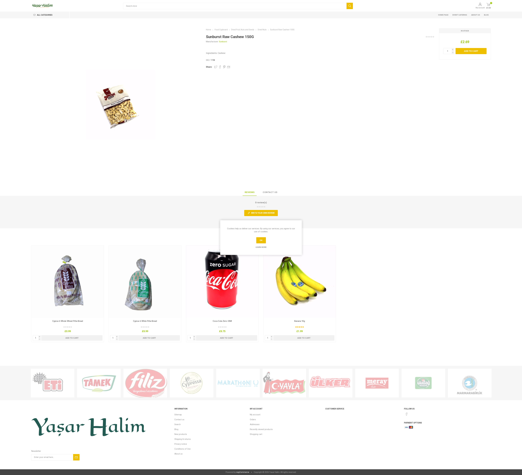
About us (475, 15)
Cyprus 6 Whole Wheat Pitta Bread (67, 321)
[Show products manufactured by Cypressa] (191, 383)
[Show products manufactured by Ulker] (330, 383)
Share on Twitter (215, 66)
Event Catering (459, 15)
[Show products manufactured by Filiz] (145, 383)
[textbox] (235, 6)
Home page (443, 15)
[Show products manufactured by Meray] (377, 383)
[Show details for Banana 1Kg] (299, 281)
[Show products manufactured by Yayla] (284, 383)
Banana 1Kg (299, 321)
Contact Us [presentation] (270, 192)
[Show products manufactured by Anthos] (238, 383)
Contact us (179, 419)
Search (177, 424)
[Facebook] (406, 414)
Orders (253, 419)
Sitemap (178, 414)
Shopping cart (256, 434)
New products (180, 434)
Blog (486, 15)
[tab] (250, 192)
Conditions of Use (182, 449)
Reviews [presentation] (250, 192)
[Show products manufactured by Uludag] (423, 383)
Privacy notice (180, 444)
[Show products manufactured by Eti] (52, 383)
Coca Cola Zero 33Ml (222, 321)
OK (261, 240)
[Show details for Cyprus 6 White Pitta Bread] (145, 281)
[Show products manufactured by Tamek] (99, 383)
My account (480, 8)
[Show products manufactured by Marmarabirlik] (470, 383)
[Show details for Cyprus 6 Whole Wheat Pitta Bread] (67, 281)
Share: (209, 67)
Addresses (255, 424)
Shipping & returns (182, 439)
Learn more (261, 247)
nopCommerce (242, 472)
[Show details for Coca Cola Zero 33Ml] (222, 281)
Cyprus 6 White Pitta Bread (145, 321)
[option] (52, 383)
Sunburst (223, 41)
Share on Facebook (220, 66)
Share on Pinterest (224, 66)
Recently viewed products (261, 429)
